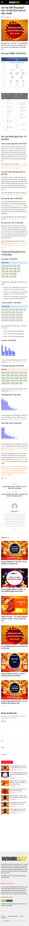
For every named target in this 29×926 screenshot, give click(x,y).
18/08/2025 (16, 17)
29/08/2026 (4, 705)
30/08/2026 (4, 565)
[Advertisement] (14, 832)
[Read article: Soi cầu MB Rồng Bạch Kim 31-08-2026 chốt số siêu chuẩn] (14, 634)
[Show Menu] (2, 2)
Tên (2, 740)
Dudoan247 (7, 920)
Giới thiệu (3, 916)
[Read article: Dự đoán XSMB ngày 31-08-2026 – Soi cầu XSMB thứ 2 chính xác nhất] (14, 550)
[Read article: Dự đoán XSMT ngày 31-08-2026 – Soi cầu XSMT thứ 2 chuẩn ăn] (5, 804)
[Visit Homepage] (14, 2)
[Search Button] (27, 2)
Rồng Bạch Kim (12, 148)
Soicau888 (3, 875)
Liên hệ (21, 916)
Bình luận (4, 721)
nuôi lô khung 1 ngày (17, 875)
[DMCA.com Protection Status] (7, 900)
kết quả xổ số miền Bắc (16, 205)
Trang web (4, 754)
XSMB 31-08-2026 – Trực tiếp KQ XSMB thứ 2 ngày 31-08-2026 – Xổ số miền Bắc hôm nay (14, 618)
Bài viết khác (4, 917)
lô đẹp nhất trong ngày (6, 867)
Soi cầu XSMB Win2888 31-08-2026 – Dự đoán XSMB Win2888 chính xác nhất (18, 774)
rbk (5, 478)
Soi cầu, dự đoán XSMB (8, 558)
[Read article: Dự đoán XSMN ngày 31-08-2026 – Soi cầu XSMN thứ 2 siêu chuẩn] (5, 811)
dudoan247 (8, 17)
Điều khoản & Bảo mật (13, 916)
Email (2, 747)
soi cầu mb (9, 875)
